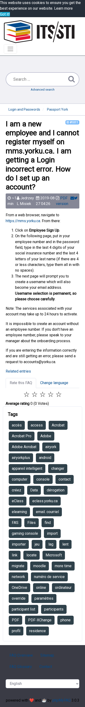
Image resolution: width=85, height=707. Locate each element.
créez (16, 490)
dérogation (55, 490)
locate (31, 555)
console (43, 479)
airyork (50, 447)
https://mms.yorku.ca (23, 221)
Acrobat (58, 425)
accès (17, 425)
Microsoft (54, 555)
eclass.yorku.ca (45, 501)
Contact (45, 666)
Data (34, 490)
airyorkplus (21, 457)
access (37, 425)
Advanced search (43, 89)
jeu (37, 544)
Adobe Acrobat (24, 447)
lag (50, 544)
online (41, 587)
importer (19, 544)
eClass (17, 501)
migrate (18, 566)
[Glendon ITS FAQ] (39, 31)
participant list (23, 609)
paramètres (43, 598)
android (45, 457)
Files (31, 522)
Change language (54, 383)
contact (65, 479)
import (52, 533)
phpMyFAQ (61, 700)
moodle (39, 566)
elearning (19, 512)
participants (54, 609)
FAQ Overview (21, 655)
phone (65, 620)
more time (63, 566)
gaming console (25, 533)
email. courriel (47, 512)
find (48, 522)
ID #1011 (72, 122)
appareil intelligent (27, 468)
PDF (15, 620)
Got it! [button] (5, 14)
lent (65, 544)
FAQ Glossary (20, 666)
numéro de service (49, 576)
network (18, 576)
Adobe (45, 436)
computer (19, 479)
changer (57, 468)
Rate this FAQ (21, 383)
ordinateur (63, 587)
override (19, 598)
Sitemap (47, 655)
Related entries (18, 371)
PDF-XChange (39, 620)
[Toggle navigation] (10, 49)
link (14, 555)
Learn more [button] (63, 8)
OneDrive (19, 587)
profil (16, 631)
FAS (15, 522)
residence (37, 631)
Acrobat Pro (21, 436)
